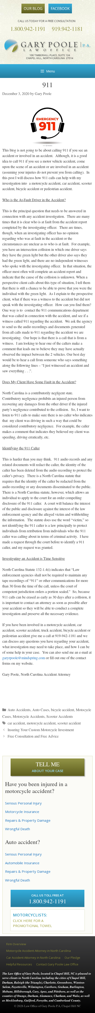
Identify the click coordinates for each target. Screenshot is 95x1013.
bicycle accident (62, 709)
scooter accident (69, 723)
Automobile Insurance (22, 863)
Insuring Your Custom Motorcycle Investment (41, 729)
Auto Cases (40, 709)
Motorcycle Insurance (22, 811)
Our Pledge (72, 958)
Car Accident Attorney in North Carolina (33, 958)
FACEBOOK (60, 8)
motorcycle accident (41, 723)
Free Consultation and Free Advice (33, 736)
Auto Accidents (19, 709)
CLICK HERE (23, 920)
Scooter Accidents (59, 716)
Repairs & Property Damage (27, 820)
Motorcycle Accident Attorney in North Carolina (38, 951)
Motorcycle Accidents (29, 716)
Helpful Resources (19, 964)
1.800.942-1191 (27, 28)
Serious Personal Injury (23, 803)
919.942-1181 (67, 28)
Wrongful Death (17, 829)
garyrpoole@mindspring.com (23, 657)
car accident (16, 723)
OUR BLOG (33, 8)
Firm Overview (16, 944)
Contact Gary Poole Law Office (57, 964)
